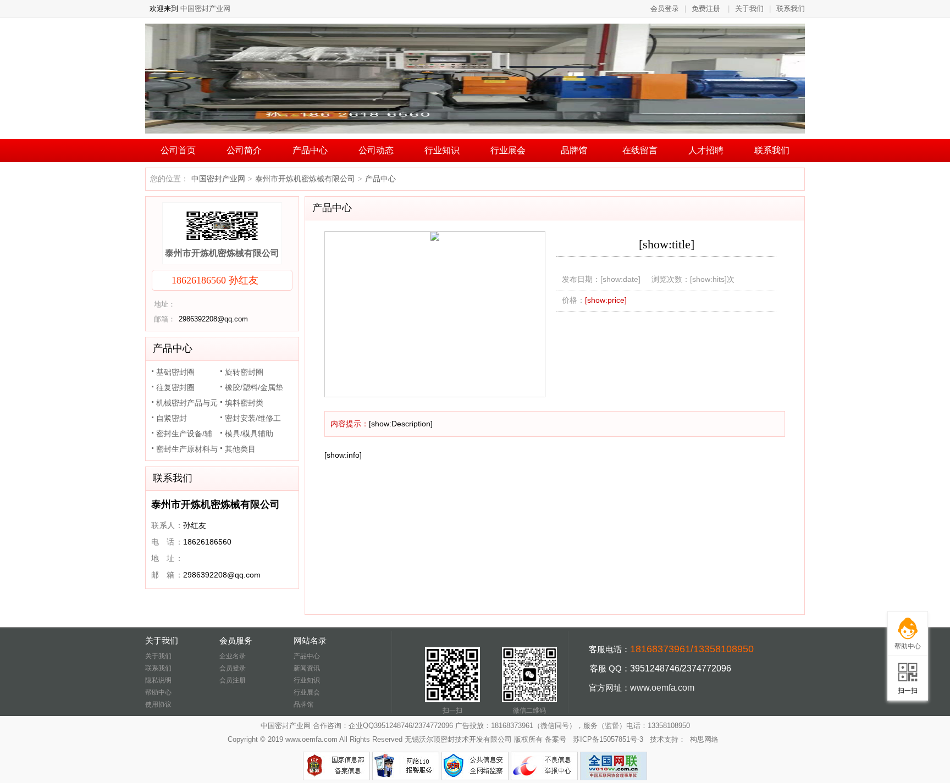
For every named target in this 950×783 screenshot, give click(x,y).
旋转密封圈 (244, 372)
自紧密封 (171, 418)
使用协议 (158, 704)
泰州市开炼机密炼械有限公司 (222, 253)
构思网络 (704, 739)
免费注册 (706, 8)
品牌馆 (574, 150)
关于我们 (749, 8)
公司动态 (376, 150)
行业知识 (442, 150)
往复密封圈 (175, 387)
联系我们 (790, 8)
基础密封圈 (175, 372)
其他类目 (240, 449)
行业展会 (508, 150)
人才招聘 (705, 150)
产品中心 (310, 150)
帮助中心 (158, 692)
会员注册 (232, 680)
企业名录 (232, 656)
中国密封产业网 (204, 8)
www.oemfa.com (662, 687)
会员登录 (664, 8)
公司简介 (244, 150)
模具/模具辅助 (249, 433)
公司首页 (178, 150)
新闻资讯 (307, 668)
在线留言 (640, 150)
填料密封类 (244, 402)
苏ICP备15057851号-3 (608, 739)
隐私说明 (158, 680)
